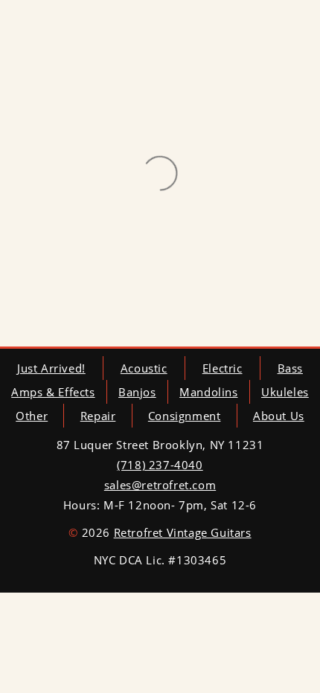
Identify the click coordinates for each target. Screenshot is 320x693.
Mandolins (208, 391)
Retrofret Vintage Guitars (183, 532)
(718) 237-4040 (159, 464)
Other (32, 415)
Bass (290, 368)
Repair (98, 415)
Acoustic (144, 368)
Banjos (137, 391)
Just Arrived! (51, 368)
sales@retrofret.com (160, 484)
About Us (278, 415)
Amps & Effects (53, 391)
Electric (222, 368)
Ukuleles (285, 391)
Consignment (184, 415)
